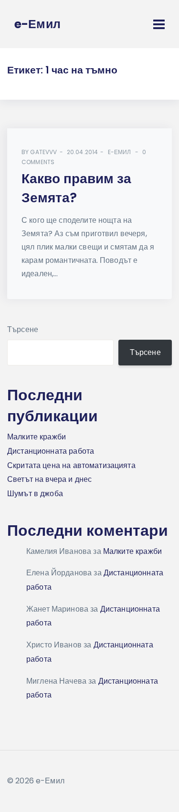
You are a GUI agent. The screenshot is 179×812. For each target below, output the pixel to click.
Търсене (22, 329)
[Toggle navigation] (159, 24)
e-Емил (119, 152)
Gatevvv (43, 152)
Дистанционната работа (50, 451)
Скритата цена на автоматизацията (71, 465)
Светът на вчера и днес (49, 479)
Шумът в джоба (35, 493)
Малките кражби (36, 436)
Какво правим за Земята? (76, 188)
